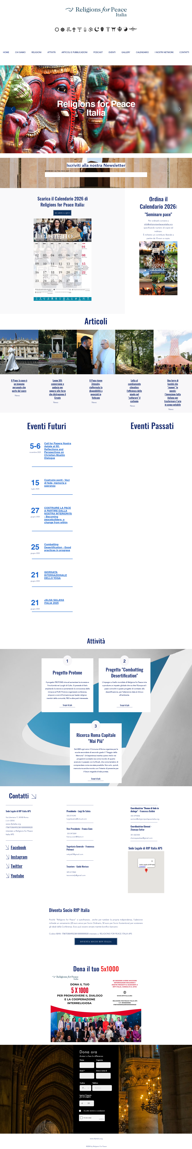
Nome (82, 1060)
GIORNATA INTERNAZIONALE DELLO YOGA (55, 575)
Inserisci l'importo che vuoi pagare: (85, 1096)
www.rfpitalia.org (13, 824)
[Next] (180, 109)
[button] (36, 52)
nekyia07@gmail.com (75, 854)
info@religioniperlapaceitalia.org (158, 224)
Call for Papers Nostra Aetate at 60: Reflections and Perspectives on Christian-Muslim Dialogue (57, 450)
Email (81, 1071)
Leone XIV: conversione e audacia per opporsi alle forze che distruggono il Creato (57, 389)
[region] (62, 31)
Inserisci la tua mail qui (57, 171)
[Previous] (12, 109)
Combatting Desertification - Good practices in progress (57, 547)
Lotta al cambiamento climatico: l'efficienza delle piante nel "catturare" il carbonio (134, 391)
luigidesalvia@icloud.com (77, 819)
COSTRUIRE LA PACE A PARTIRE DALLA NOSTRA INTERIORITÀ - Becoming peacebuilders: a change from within (58, 515)
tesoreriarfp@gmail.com (76, 875)
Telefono (95, 1083)
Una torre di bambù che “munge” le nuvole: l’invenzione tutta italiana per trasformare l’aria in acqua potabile (172, 392)
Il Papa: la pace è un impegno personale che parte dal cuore (19, 385)
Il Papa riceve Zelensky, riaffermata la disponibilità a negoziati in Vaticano (95, 389)
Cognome (99, 1060)
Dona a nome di (101, 1071)
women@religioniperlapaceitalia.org (145, 819)
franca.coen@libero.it (75, 837)
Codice (82, 1083)
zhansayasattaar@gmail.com (142, 838)
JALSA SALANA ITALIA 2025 (54, 601)
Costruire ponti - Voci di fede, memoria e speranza (57, 482)
